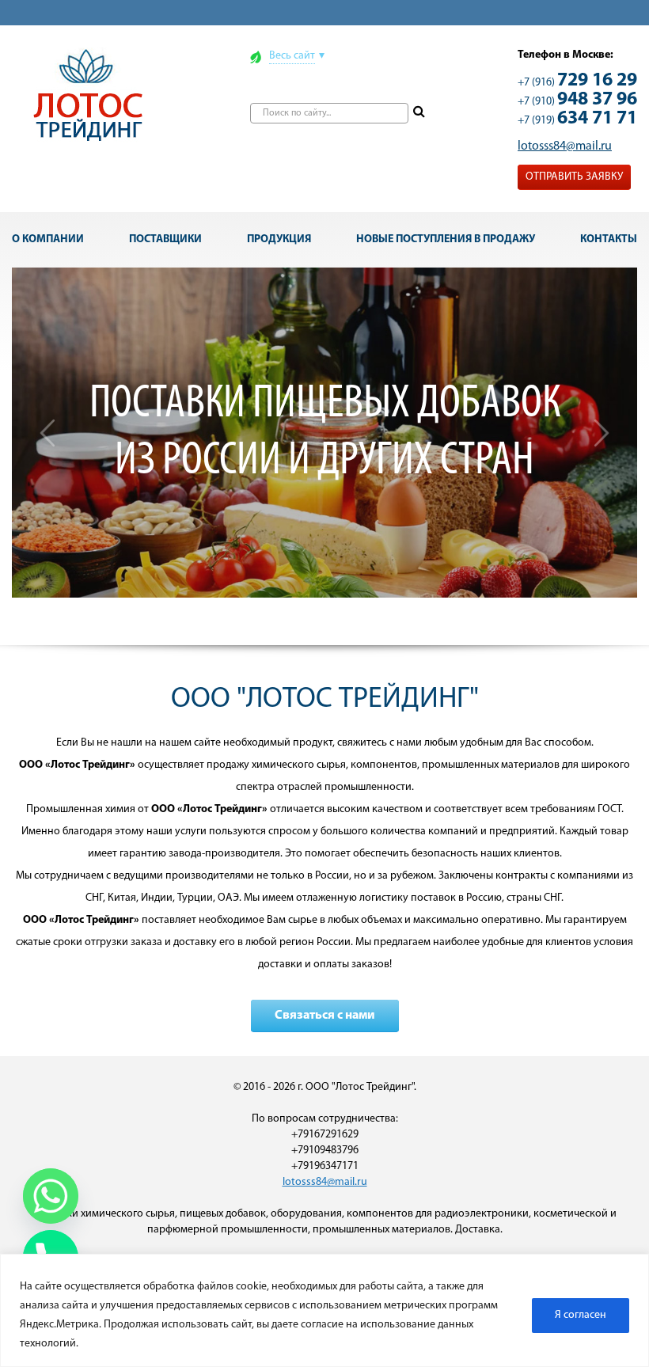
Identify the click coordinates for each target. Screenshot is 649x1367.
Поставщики (165, 239)
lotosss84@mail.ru (565, 146)
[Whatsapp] (50, 1196)
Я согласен (580, 1315)
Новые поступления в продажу (445, 239)
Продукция (279, 239)
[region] (324, 1310)
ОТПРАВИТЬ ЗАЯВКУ (574, 177)
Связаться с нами (325, 1015)
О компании (48, 239)
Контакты (608, 239)
